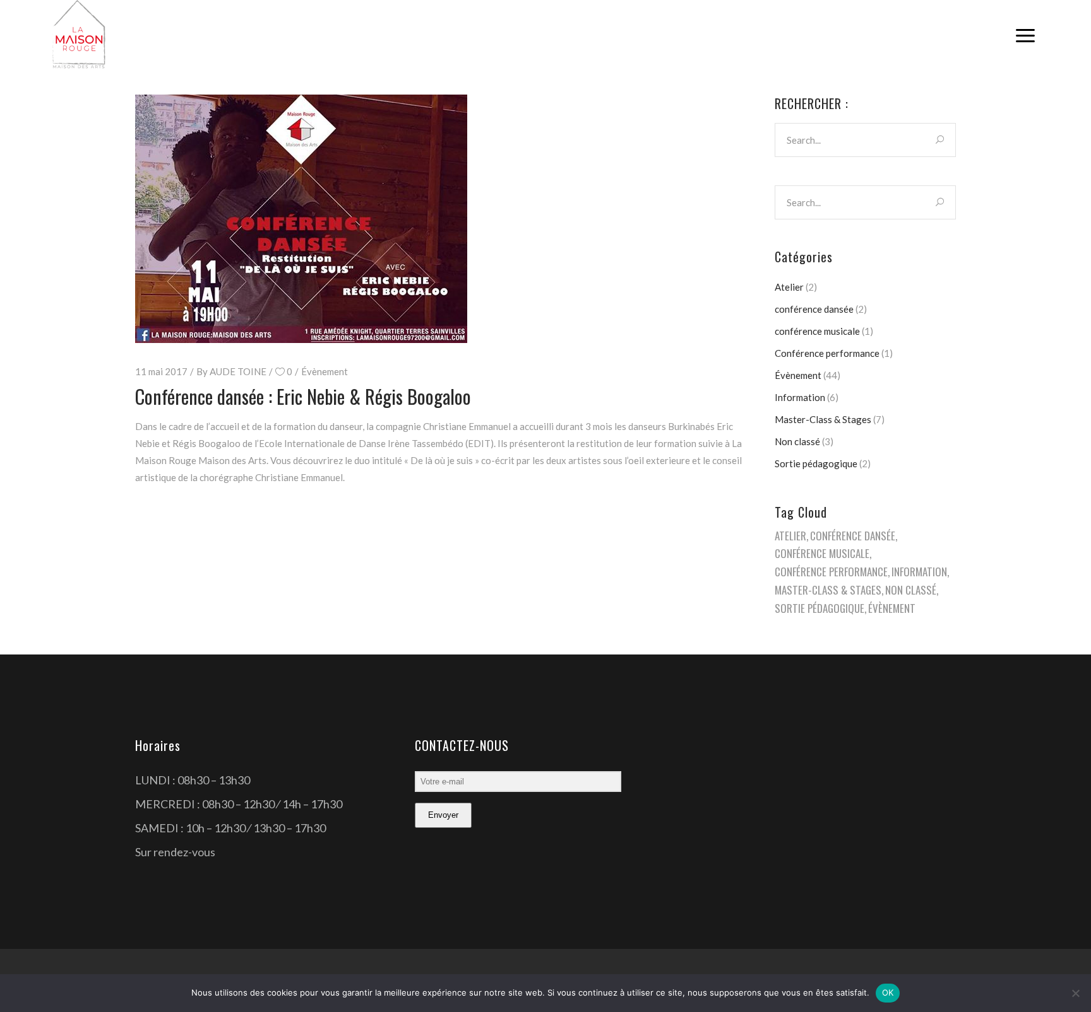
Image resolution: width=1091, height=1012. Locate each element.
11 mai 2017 (161, 371)
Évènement (324, 371)
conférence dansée (814, 309)
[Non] (1075, 993)
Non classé (797, 441)
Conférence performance (827, 353)
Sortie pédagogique (816, 463)
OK (888, 992)
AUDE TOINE (238, 371)
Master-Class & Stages (823, 419)
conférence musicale (817, 331)
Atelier (789, 287)
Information (800, 397)
